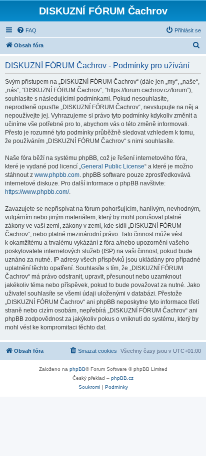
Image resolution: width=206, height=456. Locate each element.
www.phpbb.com (57, 174)
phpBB (78, 369)
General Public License (112, 166)
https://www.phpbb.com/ (37, 191)
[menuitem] (26, 30)
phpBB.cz (122, 378)
